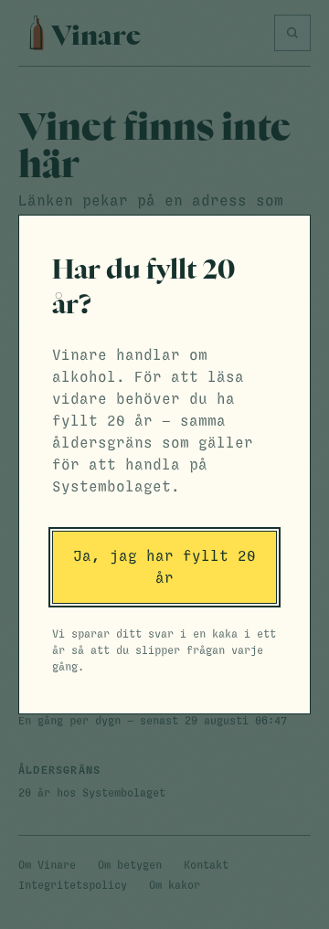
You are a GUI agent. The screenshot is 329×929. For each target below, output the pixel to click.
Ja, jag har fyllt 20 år (164, 567)
